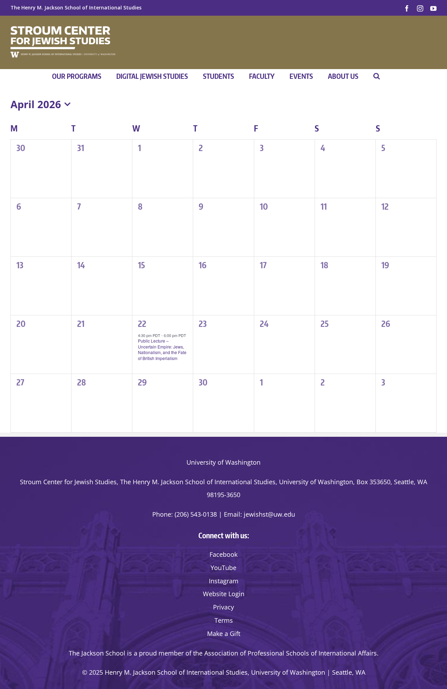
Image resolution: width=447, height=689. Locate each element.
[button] (376, 76)
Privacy (223, 607)
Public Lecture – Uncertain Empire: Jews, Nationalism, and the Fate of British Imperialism (162, 349)
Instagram (224, 581)
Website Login (223, 594)
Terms (223, 620)
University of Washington (223, 462)
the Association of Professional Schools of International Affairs (285, 653)
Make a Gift (223, 633)
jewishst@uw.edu (269, 514)
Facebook (223, 554)
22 (142, 323)
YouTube (223, 567)
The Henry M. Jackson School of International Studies (75, 7)
